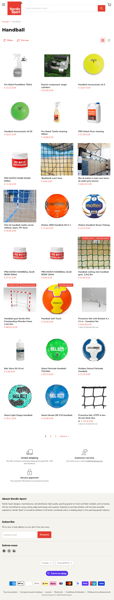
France (63, 563)
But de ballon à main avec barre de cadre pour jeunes (93, 179)
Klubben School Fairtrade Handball (90, 370)
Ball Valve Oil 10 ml (14, 368)
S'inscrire (44, 534)
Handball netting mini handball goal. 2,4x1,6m (93, 273)
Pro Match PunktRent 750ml (18, 84)
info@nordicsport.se (94, 461)
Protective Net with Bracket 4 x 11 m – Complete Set (93, 320)
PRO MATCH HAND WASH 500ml (17, 179)
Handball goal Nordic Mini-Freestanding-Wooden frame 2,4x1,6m (18, 321)
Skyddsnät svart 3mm (51, 178)
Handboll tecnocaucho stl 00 (18, 131)
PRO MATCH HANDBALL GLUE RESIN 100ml (56, 273)
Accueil (5, 22)
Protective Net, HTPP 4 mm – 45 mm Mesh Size (92, 416)
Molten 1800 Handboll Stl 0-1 (56, 225)
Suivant (63, 436)
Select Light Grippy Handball (18, 415)
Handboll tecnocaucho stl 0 (91, 84)
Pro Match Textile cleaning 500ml (54, 133)
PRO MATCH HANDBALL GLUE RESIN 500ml (19, 273)
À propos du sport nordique (31, 592)
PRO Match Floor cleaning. (91, 131)
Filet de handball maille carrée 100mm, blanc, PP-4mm (19, 226)
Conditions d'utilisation (75, 592)
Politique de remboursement (99, 592)
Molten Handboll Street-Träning (94, 225)
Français (45, 563)
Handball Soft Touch (51, 318)
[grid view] (103, 40)
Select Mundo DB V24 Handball (56, 415)
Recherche (58, 592)
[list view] (109, 40)
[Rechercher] (101, 8)
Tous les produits (10, 592)
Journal (48, 592)
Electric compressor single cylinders (54, 86)
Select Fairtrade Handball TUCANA (53, 370)
